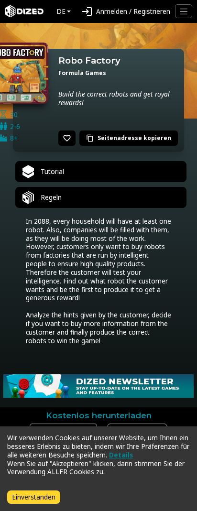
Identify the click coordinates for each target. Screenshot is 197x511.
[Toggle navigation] (183, 11)
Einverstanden (33, 496)
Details (121, 454)
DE (61, 11)
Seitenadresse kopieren (128, 138)
